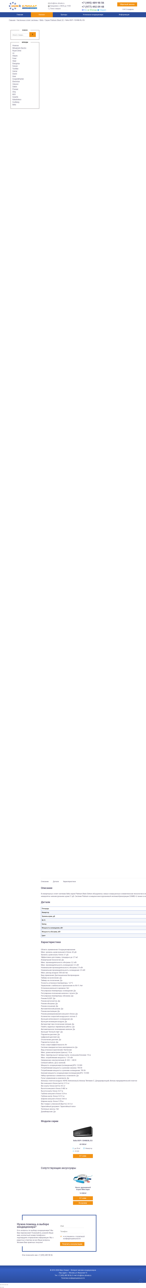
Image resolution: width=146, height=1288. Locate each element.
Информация (124, 15)
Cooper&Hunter (18, 79)
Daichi (14, 74)
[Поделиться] (5, 1284)
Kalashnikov (16, 99)
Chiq (14, 92)
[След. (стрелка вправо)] (3, 1287)
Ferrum (15, 66)
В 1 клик (83, 1156)
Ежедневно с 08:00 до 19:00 (60, 6)
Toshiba (15, 69)
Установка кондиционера (93, 15)
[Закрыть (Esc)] (7, 1284)
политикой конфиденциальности (74, 1237)
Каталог (42, 15)
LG (13, 53)
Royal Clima (16, 51)
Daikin (14, 87)
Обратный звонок (127, 4)
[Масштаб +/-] (1, 1284)
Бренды (64, 15)
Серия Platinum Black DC (54, 20)
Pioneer (15, 89)
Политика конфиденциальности (73, 1278)
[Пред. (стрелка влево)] (1, 1287)
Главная (20, 15)
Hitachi (15, 56)
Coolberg (15, 102)
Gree (14, 76)
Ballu (41, 20)
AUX (14, 94)
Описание (45, 881)
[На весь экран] (3, 1284)
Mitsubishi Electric (19, 48)
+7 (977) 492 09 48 (93, 6)
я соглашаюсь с (74, 1237)
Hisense (15, 45)
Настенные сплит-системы (27, 20)
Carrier (14, 71)
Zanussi (15, 84)
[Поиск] (32, 34)
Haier (14, 61)
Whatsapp (93, 10)
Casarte (15, 97)
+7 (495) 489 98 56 (93, 2)
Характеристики (69, 881)
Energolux (16, 63)
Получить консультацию (72, 1244)
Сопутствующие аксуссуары (58, 1167)
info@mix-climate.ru (57, 3)
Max (85, 10)
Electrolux (16, 81)
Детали (56, 881)
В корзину (83, 1203)
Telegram (103, 10)
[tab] (45, 880)
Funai (14, 58)
